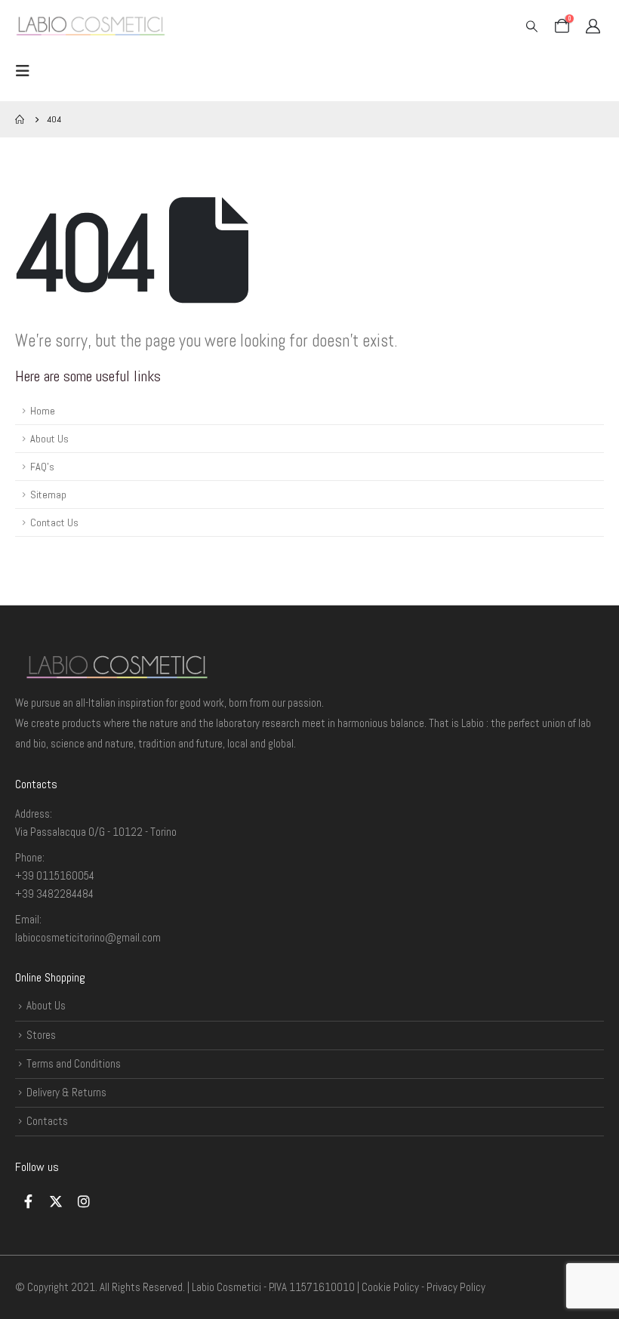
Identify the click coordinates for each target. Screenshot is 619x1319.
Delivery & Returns (66, 1092)
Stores (41, 1035)
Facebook (28, 1201)
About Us (49, 438)
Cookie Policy (390, 1287)
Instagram (83, 1201)
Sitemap (48, 494)
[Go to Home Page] (20, 119)
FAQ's (42, 466)
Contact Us (54, 522)
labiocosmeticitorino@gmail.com (88, 937)
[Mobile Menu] (27, 71)
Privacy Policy (456, 1287)
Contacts (47, 1121)
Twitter (56, 1201)
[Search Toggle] (531, 26)
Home (42, 411)
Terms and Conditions (73, 1063)
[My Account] (592, 26)
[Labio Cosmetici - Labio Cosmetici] (90, 26)
